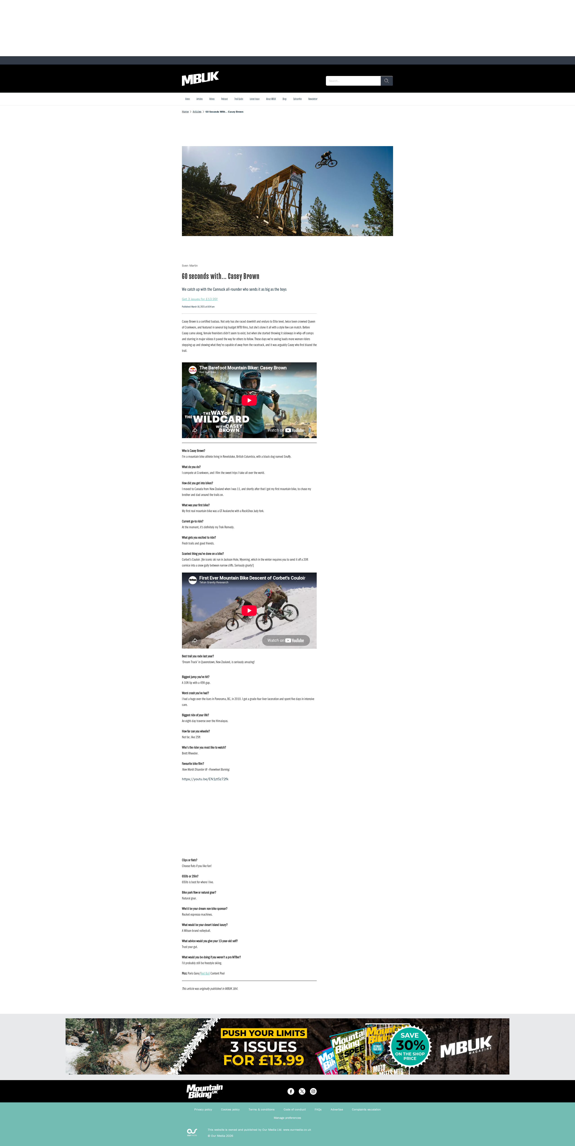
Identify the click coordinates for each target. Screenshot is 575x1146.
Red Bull (205, 973)
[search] (387, 81)
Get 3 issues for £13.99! (200, 299)
